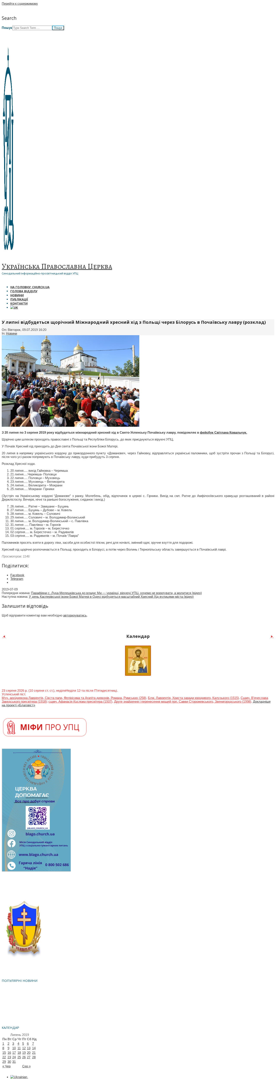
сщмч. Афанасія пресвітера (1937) (80, 701)
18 (19, 1052)
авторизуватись (75, 615)
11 (19, 1048)
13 (28, 1048)
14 (34, 1048)
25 (19, 1057)
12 (24, 1048)
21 (34, 1052)
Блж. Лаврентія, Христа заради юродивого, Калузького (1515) (193, 698)
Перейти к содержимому (20, 3)
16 (9, 1052)
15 (4, 1052)
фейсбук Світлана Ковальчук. (223, 432)
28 (34, 1057)
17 (14, 1052)
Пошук (7, 28)
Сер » (26, 1066)
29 (4, 1061)
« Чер (6, 1066)
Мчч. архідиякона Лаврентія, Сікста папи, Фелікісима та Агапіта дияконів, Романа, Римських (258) (74, 698)
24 (14, 1057)
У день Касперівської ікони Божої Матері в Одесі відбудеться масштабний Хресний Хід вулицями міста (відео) (111, 596)
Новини (11, 333)
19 (24, 1052)
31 (14, 1061)
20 (28, 1052)
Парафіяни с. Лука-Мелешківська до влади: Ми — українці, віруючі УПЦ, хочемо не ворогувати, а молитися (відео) (116, 593)
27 (28, 1057)
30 (9, 1061)
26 (24, 1057)
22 (4, 1057)
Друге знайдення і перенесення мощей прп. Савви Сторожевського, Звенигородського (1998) (182, 701)
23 (9, 1057)
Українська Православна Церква (57, 266)
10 (14, 1048)
